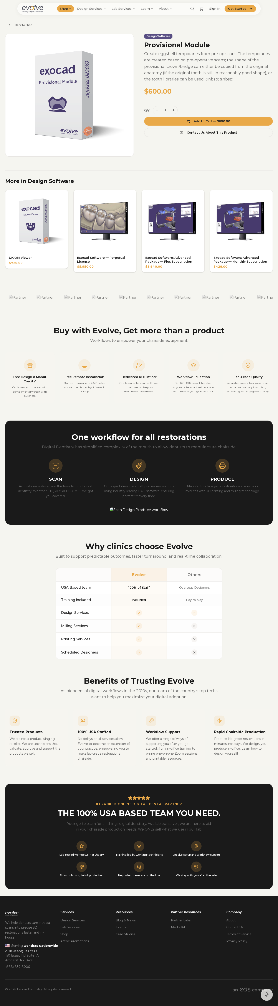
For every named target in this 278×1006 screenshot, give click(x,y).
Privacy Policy (236, 941)
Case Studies (125, 934)
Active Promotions (74, 941)
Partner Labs (180, 920)
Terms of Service (239, 934)
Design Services (90, 9)
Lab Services (122, 9)
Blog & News (126, 920)
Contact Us (234, 927)
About (164, 9)
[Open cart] (201, 9)
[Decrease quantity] (157, 110)
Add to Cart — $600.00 (212, 121)
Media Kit (178, 927)
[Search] (192, 9)
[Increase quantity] (173, 110)
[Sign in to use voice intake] (267, 995)
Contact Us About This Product (212, 132)
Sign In (214, 9)
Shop (64, 9)
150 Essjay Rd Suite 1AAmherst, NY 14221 (22, 958)
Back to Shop (23, 25)
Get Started (237, 9)
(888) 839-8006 (17, 967)
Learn (145, 9)
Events (121, 927)
